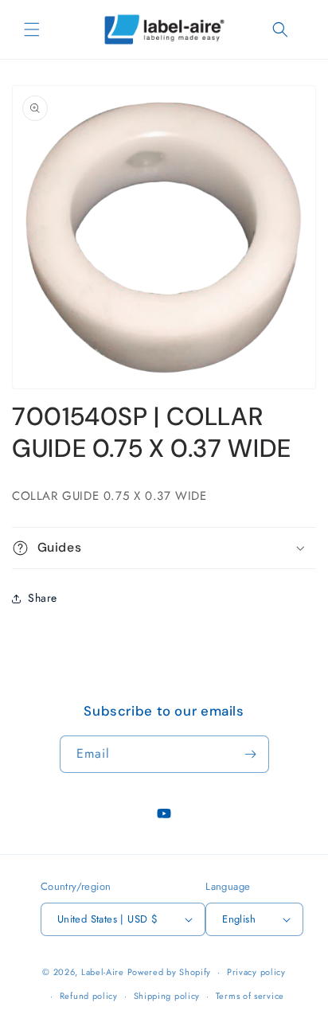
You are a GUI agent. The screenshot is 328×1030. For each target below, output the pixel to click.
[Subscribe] (250, 754)
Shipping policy (167, 995)
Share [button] (42, 598)
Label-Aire (102, 972)
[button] (31, 29)
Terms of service (250, 995)
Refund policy (89, 995)
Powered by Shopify (169, 972)
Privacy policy (256, 972)
